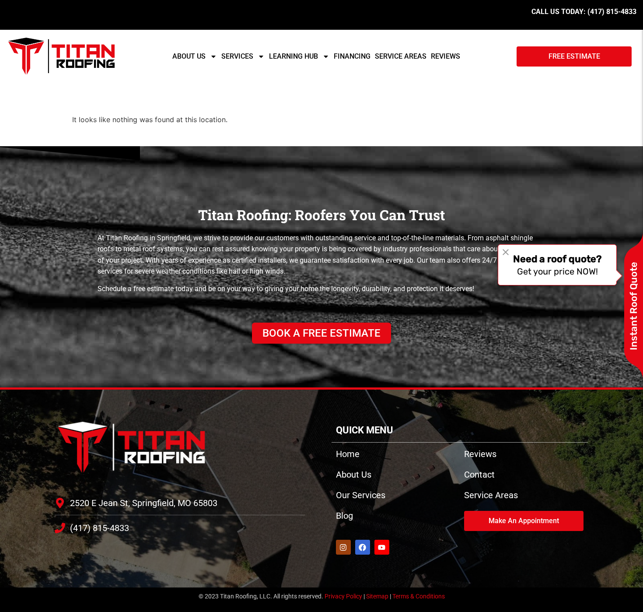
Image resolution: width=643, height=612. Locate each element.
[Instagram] (343, 547)
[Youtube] (381, 547)
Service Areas (400, 56)
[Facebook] (362, 547)
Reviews (445, 56)
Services (237, 56)
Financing (352, 56)
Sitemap (377, 596)
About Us (189, 56)
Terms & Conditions (418, 596)
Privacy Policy (343, 596)
